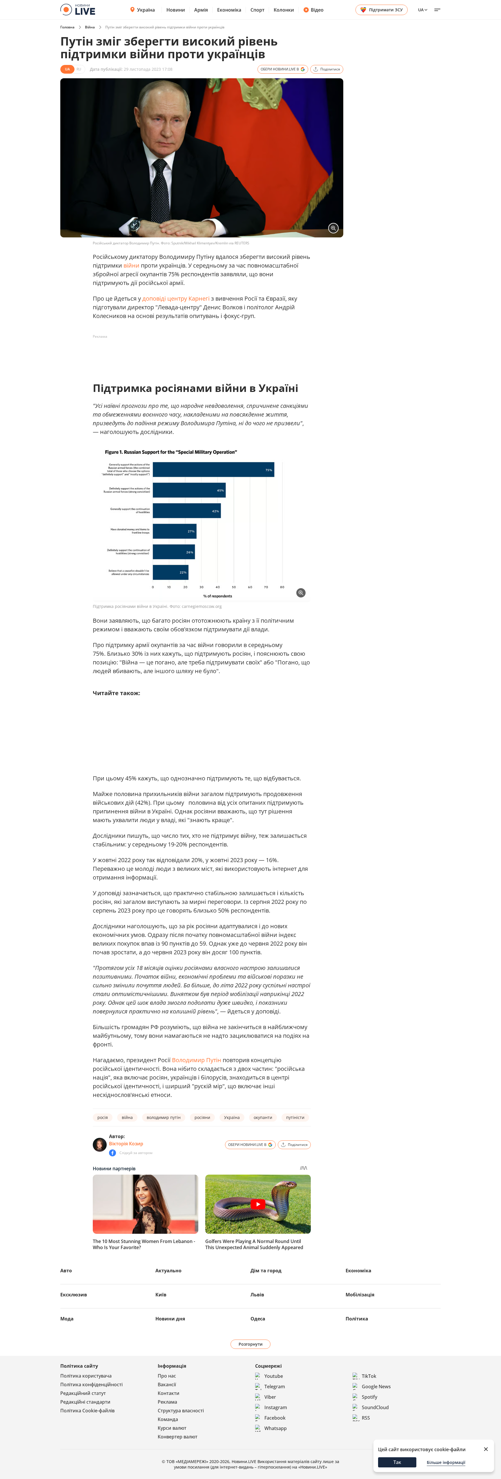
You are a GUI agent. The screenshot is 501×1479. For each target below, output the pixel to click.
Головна (67, 27)
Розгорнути (251, 1344)
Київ (160, 1294)
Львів (257, 1294)
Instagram (275, 1407)
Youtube (273, 1376)
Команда (168, 1419)
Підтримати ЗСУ (386, 9)
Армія (201, 10)
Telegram (274, 1386)
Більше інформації (446, 1462)
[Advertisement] (198, 354)
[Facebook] (112, 1152)
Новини (175, 10)
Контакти (168, 1393)
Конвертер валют (177, 1436)
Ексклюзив (73, 1294)
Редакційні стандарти (85, 1402)
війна (127, 1117)
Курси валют (172, 1428)
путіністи (295, 1117)
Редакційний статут (83, 1393)
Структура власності (181, 1410)
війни (131, 265)
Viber (270, 1397)
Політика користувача (86, 1376)
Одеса (258, 1319)
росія (102, 1117)
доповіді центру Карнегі (176, 298)
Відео (317, 10)
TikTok (369, 1376)
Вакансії (167, 1384)
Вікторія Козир (126, 1143)
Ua (421, 9)
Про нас (167, 1376)
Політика (357, 1319)
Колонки (284, 10)
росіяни (202, 1117)
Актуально (168, 1270)
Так (397, 1462)
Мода (67, 1319)
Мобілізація (360, 1294)
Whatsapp (275, 1428)
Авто (66, 1270)
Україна (146, 10)
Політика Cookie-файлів (87, 1410)
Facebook (275, 1418)
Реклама (167, 1402)
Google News (376, 1386)
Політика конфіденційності (91, 1384)
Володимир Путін (196, 1060)
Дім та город (266, 1270)
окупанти (263, 1117)
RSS (366, 1418)
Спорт (257, 10)
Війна (90, 27)
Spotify (369, 1397)
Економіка (229, 10)
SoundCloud (375, 1407)
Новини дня (170, 1319)
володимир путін (164, 1117)
